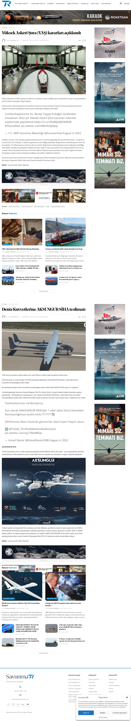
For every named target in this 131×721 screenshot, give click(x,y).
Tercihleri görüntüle (120, 713)
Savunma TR (14, 40)
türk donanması (72, 582)
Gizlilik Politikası (103, 717)
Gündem (50, 3)
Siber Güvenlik (73, 3)
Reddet (102, 713)
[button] (127, 697)
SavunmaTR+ (106, 3)
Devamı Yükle (43, 291)
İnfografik (60, 3)
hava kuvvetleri (27, 206)
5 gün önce (64, 630)
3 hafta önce (21, 271)
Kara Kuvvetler (39, 206)
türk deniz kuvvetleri (58, 582)
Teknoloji (85, 3)
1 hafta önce (21, 656)
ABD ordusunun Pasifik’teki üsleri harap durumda (20, 249)
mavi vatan (45, 582)
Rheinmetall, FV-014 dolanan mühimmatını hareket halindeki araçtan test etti (27, 663)
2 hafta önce (22, 252)
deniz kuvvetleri (14, 206)
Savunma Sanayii (21, 3)
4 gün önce (21, 630)
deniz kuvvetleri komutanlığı (30, 582)
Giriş (127, 3)
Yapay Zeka (95, 3)
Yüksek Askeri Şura (57, 206)
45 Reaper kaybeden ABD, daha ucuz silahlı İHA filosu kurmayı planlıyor (70, 649)
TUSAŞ (82, 582)
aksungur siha (13, 582)
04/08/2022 (25, 40)
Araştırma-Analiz (38, 3)
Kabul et (86, 713)
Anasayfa (4, 27)
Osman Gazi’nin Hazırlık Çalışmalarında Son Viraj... (64, 249)
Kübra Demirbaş (10, 252)
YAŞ (47, 206)
